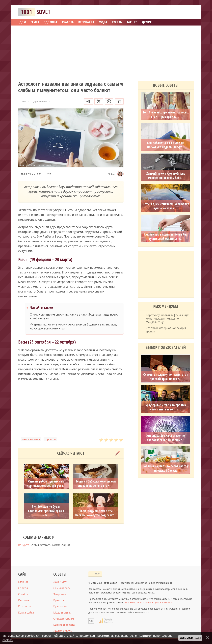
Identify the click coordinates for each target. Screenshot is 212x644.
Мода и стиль (62, 612)
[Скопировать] (119, 101)
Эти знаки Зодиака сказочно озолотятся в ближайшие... (165, 437)
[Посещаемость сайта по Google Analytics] (106, 620)
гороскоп (50, 439)
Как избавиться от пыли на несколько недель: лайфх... (165, 145)
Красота (58, 600)
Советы (23, 588)
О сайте (23, 594)
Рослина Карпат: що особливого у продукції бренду (165, 468)
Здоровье (59, 594)
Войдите (23, 545)
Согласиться (190, 638)
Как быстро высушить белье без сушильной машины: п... (165, 236)
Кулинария (60, 606)
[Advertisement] (106, 52)
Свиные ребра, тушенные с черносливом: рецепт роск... (46, 483)
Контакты (24, 606)
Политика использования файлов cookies (148, 602)
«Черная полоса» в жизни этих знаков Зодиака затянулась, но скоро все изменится (73, 326)
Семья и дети (62, 588)
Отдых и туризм (63, 618)
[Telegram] (88, 101)
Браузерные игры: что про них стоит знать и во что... (165, 407)
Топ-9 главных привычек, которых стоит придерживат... (166, 114)
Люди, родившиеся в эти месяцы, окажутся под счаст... (95, 513)
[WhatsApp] (109, 101)
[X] (98, 101)
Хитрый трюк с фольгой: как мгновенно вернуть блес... (165, 175)
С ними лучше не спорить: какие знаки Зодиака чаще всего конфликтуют (74, 316)
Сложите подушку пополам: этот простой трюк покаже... (165, 376)
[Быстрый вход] (189, 12)
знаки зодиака (31, 439)
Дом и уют (60, 582)
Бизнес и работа (64, 625)
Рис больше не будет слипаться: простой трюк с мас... (46, 510)
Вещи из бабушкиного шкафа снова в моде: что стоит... (96, 483)
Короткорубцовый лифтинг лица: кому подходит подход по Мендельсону (167, 318)
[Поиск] (179, 12)
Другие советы (62, 631)
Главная (23, 582)
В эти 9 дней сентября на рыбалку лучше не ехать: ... (166, 206)
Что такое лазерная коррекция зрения (166, 329)
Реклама (23, 600)
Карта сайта (26, 612)
